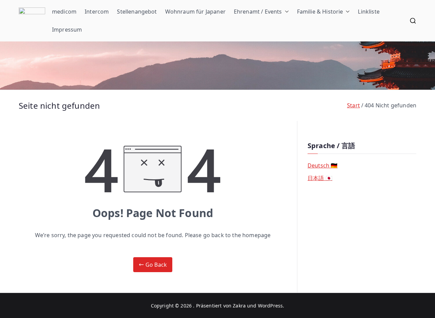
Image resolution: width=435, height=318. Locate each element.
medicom (64, 11)
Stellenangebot (137, 11)
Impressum (67, 29)
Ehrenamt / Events (258, 11)
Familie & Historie (320, 11)
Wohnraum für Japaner (195, 11)
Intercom (97, 11)
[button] (285, 12)
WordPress (270, 305)
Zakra (239, 305)
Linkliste (368, 11)
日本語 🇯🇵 (320, 178)
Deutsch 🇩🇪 (322, 165)
